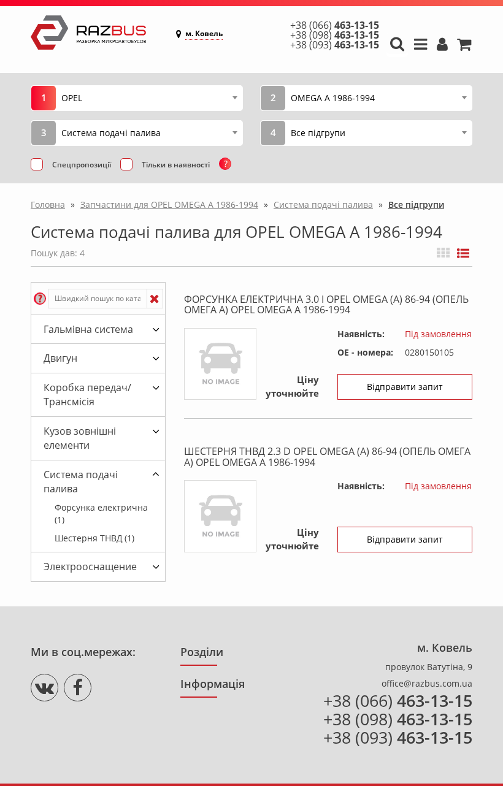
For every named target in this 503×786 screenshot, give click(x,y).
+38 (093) (334, 45)
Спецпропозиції (81, 164)
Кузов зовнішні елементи (80, 438)
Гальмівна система (88, 329)
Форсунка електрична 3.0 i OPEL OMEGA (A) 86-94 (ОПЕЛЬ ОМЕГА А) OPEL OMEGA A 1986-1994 (326, 304)
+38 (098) (334, 35)
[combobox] (149, 97)
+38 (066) (334, 25)
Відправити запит (405, 386)
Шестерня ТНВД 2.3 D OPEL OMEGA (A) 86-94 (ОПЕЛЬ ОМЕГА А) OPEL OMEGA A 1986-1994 (327, 457)
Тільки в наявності (176, 164)
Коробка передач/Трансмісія (87, 394)
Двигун (60, 358)
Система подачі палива (81, 481)
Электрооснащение (90, 566)
